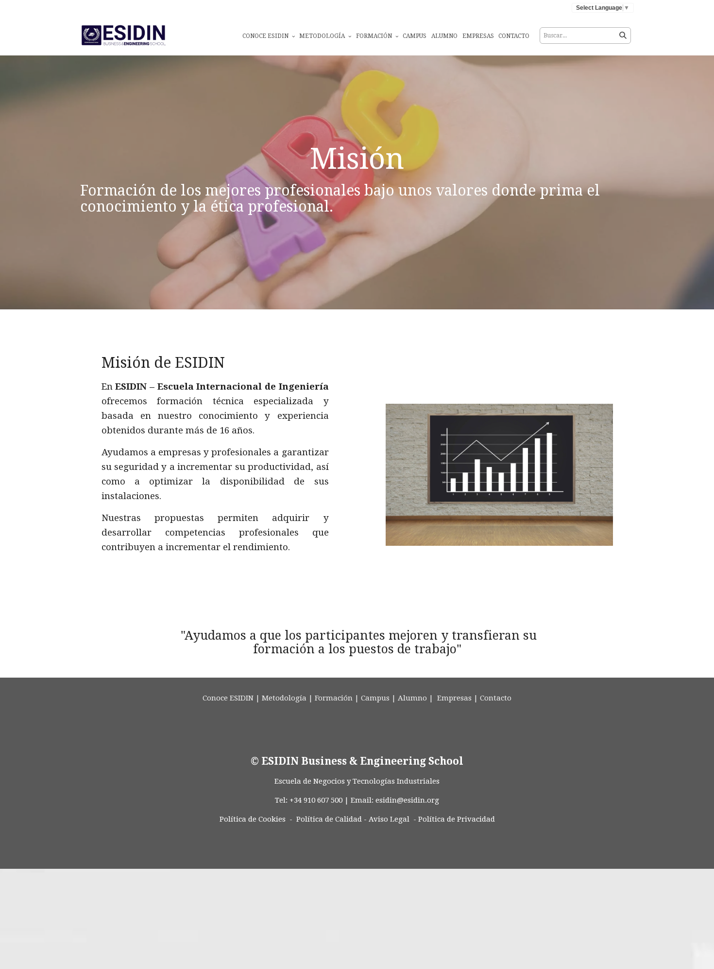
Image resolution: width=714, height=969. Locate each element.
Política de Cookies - (256, 819)
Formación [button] (374, 36)
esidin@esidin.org (407, 800)
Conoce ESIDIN (228, 698)
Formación (334, 698)
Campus (414, 36)
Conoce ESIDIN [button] (266, 36)
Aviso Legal (389, 819)
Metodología (284, 698)
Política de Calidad (329, 819)
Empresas (478, 36)
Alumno (444, 36)
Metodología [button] (322, 36)
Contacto (513, 36)
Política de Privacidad (456, 819)
